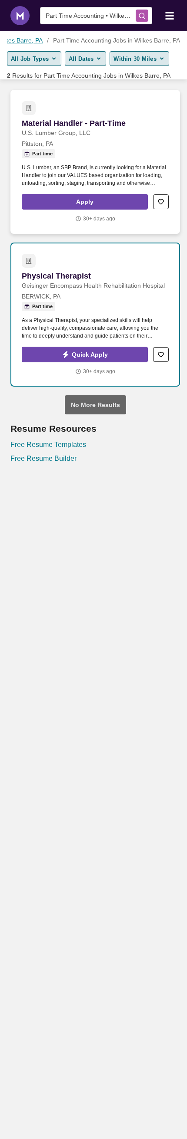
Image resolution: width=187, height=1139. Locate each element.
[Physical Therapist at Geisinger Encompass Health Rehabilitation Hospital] (95, 314)
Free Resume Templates (48, 444)
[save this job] (161, 201)
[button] (85, 202)
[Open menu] (170, 15)
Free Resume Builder (43, 458)
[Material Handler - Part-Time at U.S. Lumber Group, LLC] (95, 162)
